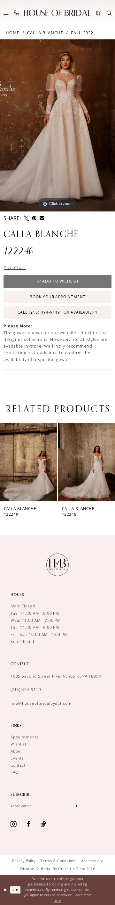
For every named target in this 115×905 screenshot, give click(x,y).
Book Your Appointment (58, 296)
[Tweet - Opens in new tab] (26, 218)
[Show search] (109, 13)
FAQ (15, 772)
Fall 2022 (82, 33)
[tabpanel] (57, 125)
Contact (18, 765)
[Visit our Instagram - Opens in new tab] (14, 823)
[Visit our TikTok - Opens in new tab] (43, 824)
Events (17, 758)
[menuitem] (6, 13)
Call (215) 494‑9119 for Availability (58, 312)
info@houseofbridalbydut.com (41, 703)
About (16, 751)
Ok (15, 889)
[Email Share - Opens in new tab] (42, 218)
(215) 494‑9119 (26, 689)
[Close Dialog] (5, 890)
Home (12, 33)
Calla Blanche (45, 33)
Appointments (25, 737)
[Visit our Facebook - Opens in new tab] (29, 824)
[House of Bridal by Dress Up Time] (57, 13)
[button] (6, 13)
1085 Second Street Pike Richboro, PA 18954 (56, 676)
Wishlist (19, 744)
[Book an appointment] (98, 13)
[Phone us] (16, 13)
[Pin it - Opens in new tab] (34, 218)
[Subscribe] (76, 806)
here (57, 900)
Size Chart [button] (15, 267)
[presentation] (53, 462)
